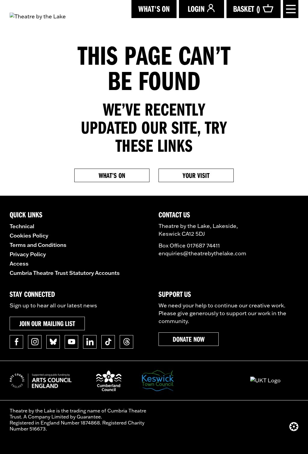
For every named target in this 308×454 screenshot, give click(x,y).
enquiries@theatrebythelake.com (202, 253)
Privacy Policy (28, 254)
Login (196, 8)
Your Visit (196, 175)
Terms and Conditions (38, 244)
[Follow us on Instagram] (35, 342)
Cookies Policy (29, 235)
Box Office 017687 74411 (189, 245)
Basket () (246, 8)
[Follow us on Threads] (126, 342)
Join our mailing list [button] (47, 323)
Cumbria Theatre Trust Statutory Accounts (65, 272)
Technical (22, 226)
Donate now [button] (188, 339)
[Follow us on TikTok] (108, 342)
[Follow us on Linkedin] (90, 342)
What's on (154, 8)
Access (19, 263)
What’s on (112, 175)
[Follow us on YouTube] (71, 342)
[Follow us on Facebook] (16, 342)
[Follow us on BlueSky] (53, 342)
